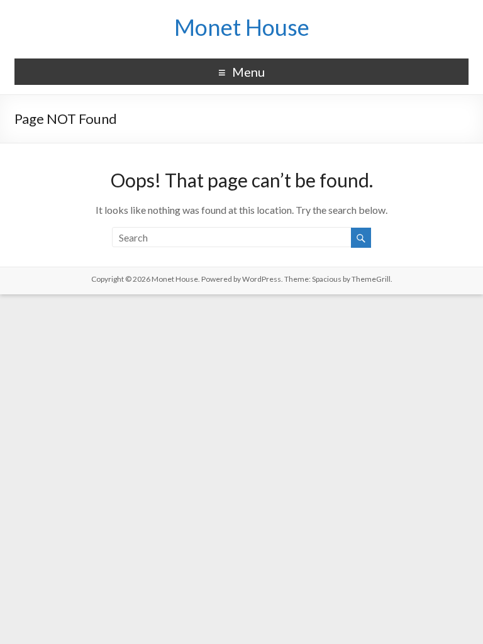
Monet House (241, 27)
